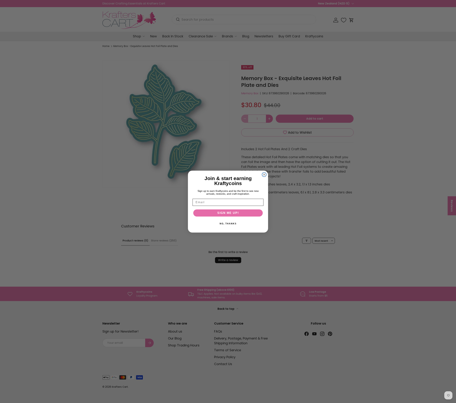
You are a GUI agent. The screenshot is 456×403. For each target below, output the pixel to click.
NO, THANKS (228, 223)
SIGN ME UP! (228, 212)
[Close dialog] (264, 174)
